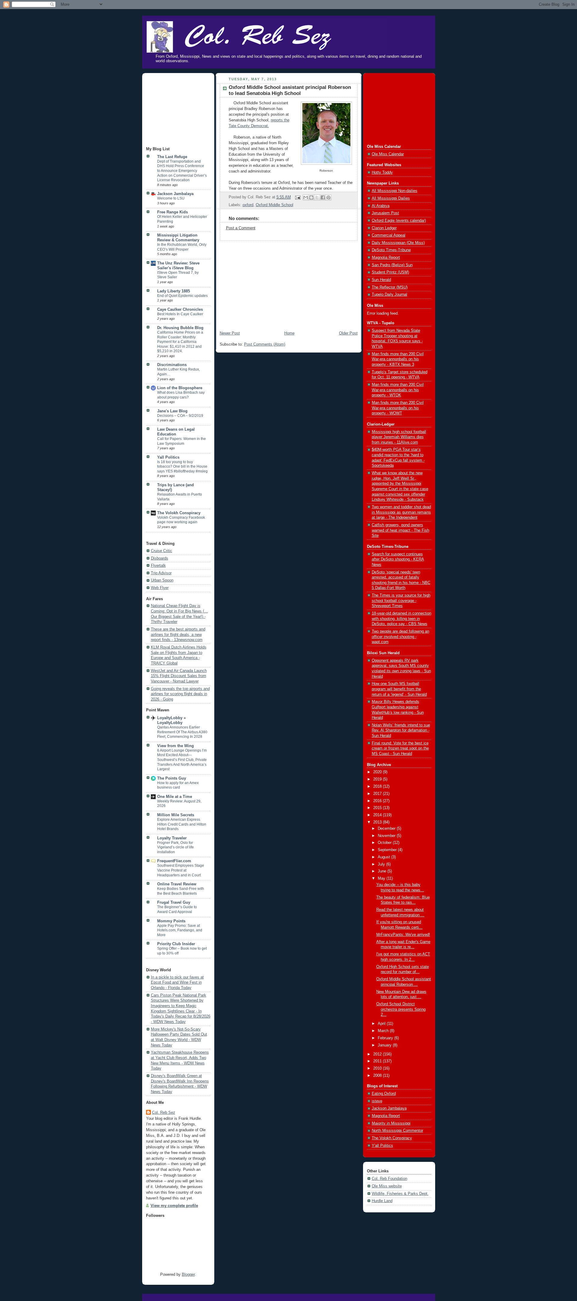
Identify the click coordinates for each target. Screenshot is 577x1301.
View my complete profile (174, 1206)
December (387, 828)
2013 (378, 822)
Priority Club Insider (176, 944)
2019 (378, 779)
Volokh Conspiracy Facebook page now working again (181, 519)
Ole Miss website (387, 1186)
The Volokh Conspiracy (178, 513)
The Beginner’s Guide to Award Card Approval (177, 909)
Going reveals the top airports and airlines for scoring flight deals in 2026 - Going (180, 694)
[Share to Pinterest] (328, 197)
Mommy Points (171, 921)
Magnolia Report (386, 257)
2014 (378, 815)
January (385, 1045)
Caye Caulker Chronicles (180, 309)
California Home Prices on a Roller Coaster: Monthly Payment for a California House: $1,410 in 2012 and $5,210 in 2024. (180, 341)
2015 (378, 808)
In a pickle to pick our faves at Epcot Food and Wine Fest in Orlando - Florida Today (177, 982)
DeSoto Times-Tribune (391, 250)
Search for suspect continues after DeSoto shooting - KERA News (398, 559)
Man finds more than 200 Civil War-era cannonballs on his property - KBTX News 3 (398, 359)
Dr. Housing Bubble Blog (180, 328)
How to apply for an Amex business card (178, 785)
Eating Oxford (384, 1094)
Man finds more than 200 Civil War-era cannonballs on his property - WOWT (398, 408)
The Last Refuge (172, 157)
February (386, 1038)
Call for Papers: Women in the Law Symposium (181, 441)
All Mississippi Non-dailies (394, 191)
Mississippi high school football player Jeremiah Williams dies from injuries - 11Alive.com (399, 437)
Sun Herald (381, 280)
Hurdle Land (382, 1201)
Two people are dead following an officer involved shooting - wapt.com (400, 636)
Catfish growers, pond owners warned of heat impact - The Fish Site (400, 530)
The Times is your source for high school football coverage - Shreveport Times (401, 600)
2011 (378, 1061)
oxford (248, 205)
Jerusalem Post (385, 213)
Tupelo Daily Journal (389, 294)
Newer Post (230, 333)
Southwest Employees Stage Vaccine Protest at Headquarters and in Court (180, 870)
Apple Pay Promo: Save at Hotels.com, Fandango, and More (179, 930)
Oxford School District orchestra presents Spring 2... (401, 1009)
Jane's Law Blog (172, 411)
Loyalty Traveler (172, 838)
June (382, 871)
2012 (378, 1054)
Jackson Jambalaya (175, 194)
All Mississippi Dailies (391, 198)
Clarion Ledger (384, 228)
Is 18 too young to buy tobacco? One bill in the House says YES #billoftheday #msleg (182, 466)
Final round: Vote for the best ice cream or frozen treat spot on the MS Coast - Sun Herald (400, 748)
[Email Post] (297, 197)
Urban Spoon (162, 580)
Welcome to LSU (171, 198)
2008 (378, 1075)
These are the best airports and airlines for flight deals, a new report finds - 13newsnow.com (178, 634)
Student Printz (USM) (390, 272)
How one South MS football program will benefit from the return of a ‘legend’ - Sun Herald (399, 689)
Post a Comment (240, 228)
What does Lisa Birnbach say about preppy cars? (181, 394)
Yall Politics (168, 457)
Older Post (348, 333)
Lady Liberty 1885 (173, 291)
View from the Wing (175, 746)
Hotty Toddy (382, 172)
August (384, 857)
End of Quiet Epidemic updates (182, 296)
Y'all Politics (382, 1146)
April (382, 1024)
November (387, 836)
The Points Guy (171, 778)
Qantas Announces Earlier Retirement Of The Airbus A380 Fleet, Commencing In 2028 (182, 732)
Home (289, 333)
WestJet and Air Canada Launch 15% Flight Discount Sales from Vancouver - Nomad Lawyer (179, 676)
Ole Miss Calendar (388, 154)
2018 (378, 786)
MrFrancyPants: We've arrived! (403, 935)
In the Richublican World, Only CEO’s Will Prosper (181, 247)
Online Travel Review (176, 884)
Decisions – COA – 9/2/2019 (180, 416)
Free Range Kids (172, 212)
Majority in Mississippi (391, 1123)
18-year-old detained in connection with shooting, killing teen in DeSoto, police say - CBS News (401, 618)
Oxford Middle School (274, 205)
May (382, 878)
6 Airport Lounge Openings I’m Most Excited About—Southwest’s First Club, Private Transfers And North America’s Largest (182, 759)
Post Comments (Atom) (264, 344)
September (388, 850)
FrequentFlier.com (174, 861)
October (385, 843)
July (382, 864)
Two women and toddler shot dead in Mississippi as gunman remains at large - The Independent (401, 512)
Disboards (159, 558)
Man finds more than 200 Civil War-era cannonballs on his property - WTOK (398, 390)
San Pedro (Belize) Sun (392, 265)
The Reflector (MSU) (390, 287)
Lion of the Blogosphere (179, 388)
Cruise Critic (161, 551)
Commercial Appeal (388, 235)
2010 (378, 1068)
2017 (378, 794)
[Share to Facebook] (323, 197)
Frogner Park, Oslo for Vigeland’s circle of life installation (175, 847)
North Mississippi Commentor (397, 1130)
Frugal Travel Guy (173, 902)
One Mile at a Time (174, 797)
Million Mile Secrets (175, 815)
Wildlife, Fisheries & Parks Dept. (400, 1194)
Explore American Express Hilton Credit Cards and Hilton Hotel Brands (181, 824)
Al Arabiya (380, 206)
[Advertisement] (176, 110)
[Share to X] (317, 197)
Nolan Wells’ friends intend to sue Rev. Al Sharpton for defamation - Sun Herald (401, 730)
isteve (377, 1101)
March (384, 1031)
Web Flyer (160, 588)
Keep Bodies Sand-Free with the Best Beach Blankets (180, 891)
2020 (378, 772)
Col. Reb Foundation (389, 1179)
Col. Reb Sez (163, 1112)
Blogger (188, 1274)
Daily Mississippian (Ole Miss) (398, 243)
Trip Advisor (161, 573)
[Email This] (306, 197)
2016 (378, 801)
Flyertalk (158, 565)
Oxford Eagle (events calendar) (399, 220)
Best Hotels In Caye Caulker (180, 314)
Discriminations (172, 365)
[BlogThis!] (311, 197)
